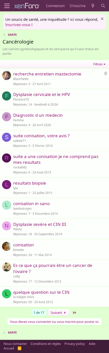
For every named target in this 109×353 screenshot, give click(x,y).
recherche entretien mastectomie (47, 74)
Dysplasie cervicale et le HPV (41, 94)
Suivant (57, 312)
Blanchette (20, 79)
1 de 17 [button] (38, 312)
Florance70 (21, 99)
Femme (18, 120)
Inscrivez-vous (17, 24)
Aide (92, 343)
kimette (18, 250)
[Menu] (7, 6)
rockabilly (20, 167)
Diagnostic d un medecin (38, 115)
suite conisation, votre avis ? (41, 136)
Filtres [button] (97, 64)
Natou (17, 229)
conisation (23, 245)
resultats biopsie (29, 183)
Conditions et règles (46, 343)
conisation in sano (31, 203)
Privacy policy (74, 343)
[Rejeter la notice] (101, 19)
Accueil (9, 348)
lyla (15, 188)
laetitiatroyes (22, 208)
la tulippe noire (23, 297)
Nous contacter (15, 343)
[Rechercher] (103, 5)
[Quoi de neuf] (93, 5)
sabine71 (19, 141)
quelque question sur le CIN (41, 292)
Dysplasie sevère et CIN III (39, 224)
